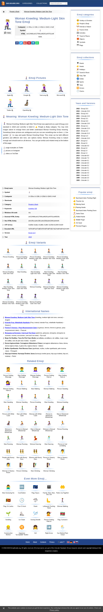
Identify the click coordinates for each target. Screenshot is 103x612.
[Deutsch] (71, 542)
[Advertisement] (35, 60)
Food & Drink (82, 29)
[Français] (74, 542)
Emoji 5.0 (84, 141)
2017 (78, 138)
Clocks (80, 91)
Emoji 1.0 (84, 153)
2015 (78, 150)
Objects (80, 39)
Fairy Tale (81, 75)
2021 (78, 113)
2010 (78, 163)
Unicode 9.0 (85, 146)
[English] (68, 542)
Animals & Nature (84, 26)
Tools (80, 85)
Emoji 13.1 (84, 118)
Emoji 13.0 (84, 121)
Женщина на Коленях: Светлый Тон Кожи (20, 333)
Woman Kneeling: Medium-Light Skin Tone (38, 11)
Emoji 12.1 (84, 126)
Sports (80, 82)
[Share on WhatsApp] (37, 42)
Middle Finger (79, 219)
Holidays (81, 69)
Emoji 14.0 (84, 113)
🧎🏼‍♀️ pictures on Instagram (11, 150)
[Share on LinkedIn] (33, 42)
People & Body (14, 11)
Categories (27, 3)
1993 (78, 180)
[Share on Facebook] (17, 42)
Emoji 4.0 (84, 143)
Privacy (52, 542)
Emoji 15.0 (84, 108)
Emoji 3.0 (84, 148)
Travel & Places (83, 36)
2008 (78, 168)
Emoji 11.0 (84, 136)
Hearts (80, 63)
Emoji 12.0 (64, 124)
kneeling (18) (32, 208)
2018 (78, 133)
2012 (78, 160)
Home (28, 542)
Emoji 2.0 (84, 150)
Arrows (80, 88)
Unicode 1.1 (85, 180)
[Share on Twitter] (21, 42)
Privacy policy (54, 610)
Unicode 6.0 (85, 163)
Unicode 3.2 (85, 175)
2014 (78, 158)
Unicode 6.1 (85, 160)
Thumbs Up (78, 201)
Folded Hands (79, 216)
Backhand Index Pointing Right (84, 198)
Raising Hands (79, 207)
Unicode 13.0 (85, 123)
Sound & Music (83, 72)
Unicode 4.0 (85, 173)
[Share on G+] (25, 42)
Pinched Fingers (80, 226)
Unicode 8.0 (85, 155)
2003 (78, 173)
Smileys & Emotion (84, 20)
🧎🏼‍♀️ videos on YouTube (10, 153)
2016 (78, 143)
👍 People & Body (42, 127)
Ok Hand (77, 223)
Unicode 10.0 (85, 138)
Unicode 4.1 (85, 170)
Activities (81, 33)
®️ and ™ (61, 542)
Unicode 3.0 (85, 178)
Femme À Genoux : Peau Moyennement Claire (21, 328)
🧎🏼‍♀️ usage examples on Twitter (13, 147)
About (35, 542)
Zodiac (80, 78)
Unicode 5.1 (85, 168)
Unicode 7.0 (85, 158)
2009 (78, 165)
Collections (41, 3)
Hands (80, 66)
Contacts (43, 542)
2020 (78, 118)
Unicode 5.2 (85, 165)
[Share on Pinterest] (29, 42)
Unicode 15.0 (85, 111)
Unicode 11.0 (85, 133)
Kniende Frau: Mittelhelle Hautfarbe (17, 322)
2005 (78, 170)
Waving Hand (79, 204)
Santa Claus (78, 213)
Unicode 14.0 (85, 116)
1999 (78, 178)
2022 (78, 108)
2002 (78, 175)
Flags (80, 45)
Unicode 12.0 (85, 128)
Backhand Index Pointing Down (84, 210)
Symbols (81, 42)
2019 (14, 127)
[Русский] (76, 542)
